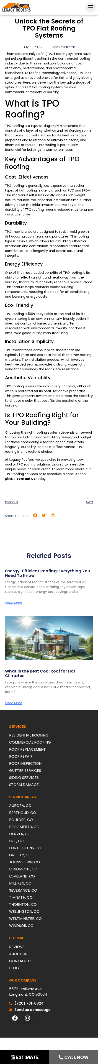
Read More (13, 602)
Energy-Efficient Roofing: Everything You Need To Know (47, 573)
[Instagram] (27, 1018)
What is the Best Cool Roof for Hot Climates (40, 673)
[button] (35, 515)
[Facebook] (15, 1018)
